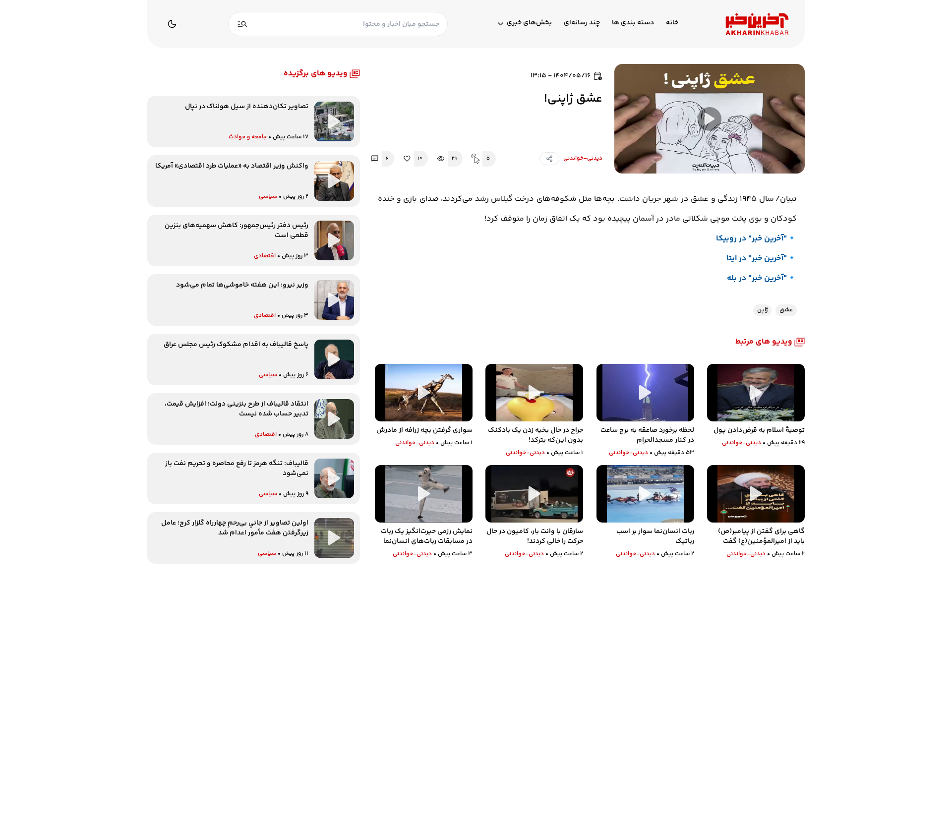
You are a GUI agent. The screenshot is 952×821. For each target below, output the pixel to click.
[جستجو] (242, 24)
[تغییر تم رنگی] (172, 24)
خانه (672, 23)
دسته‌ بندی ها (633, 23)
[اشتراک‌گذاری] (549, 158)
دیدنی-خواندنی (582, 158)
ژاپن (762, 310)
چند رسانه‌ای (582, 23)
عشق (786, 310)
